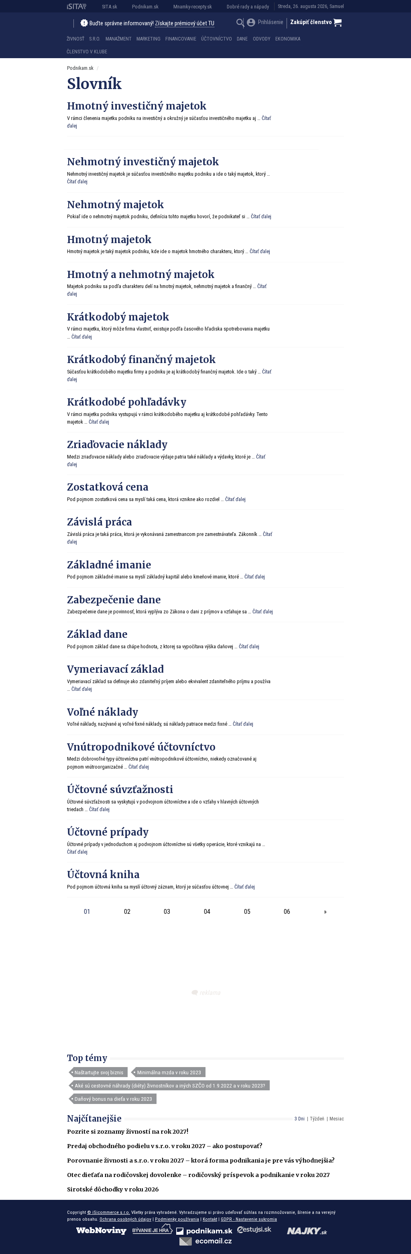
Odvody (262, 39)
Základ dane (97, 634)
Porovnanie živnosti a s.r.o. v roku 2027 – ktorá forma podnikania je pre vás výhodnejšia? (201, 1160)
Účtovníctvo (216, 39)
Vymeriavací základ (115, 669)
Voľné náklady (102, 712)
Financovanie (180, 39)
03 (167, 911)
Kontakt (210, 1219)
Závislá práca (99, 522)
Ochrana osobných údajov (125, 1219)
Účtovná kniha (103, 874)
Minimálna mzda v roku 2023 (169, 1072)
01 (87, 911)
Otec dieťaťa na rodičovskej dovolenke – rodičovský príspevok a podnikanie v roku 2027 (198, 1175)
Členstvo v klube (87, 52)
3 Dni (300, 1119)
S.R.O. (94, 39)
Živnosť (75, 39)
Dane (242, 39)
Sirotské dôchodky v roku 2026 (113, 1189)
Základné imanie (109, 565)
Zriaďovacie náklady (117, 444)
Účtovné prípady (108, 832)
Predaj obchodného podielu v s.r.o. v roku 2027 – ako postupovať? (164, 1146)
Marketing (148, 39)
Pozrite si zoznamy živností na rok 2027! (127, 1131)
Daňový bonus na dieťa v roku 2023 (113, 1099)
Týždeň (317, 1119)
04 (207, 911)
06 (287, 911)
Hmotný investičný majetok (137, 106)
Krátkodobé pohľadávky (126, 402)
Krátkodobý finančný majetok (141, 359)
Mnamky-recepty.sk (192, 7)
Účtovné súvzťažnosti (120, 789)
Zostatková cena (108, 487)
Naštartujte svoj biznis (99, 1072)
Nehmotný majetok (115, 205)
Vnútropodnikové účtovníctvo (141, 747)
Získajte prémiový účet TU (184, 23)
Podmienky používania (177, 1219)
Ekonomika (287, 39)
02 (127, 911)
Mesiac (337, 1119)
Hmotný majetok (109, 239)
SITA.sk (109, 7)
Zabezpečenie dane (114, 600)
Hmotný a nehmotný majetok (141, 274)
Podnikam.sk (145, 7)
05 (247, 911)
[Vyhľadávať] (240, 24)
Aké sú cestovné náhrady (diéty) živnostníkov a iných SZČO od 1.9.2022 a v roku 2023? (170, 1085)
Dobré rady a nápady (248, 7)
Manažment (119, 39)
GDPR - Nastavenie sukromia (249, 1219)
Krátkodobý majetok (118, 317)
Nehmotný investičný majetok (143, 162)
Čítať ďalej (77, 182)
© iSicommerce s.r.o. (108, 1212)
